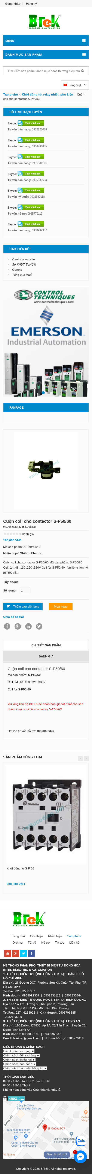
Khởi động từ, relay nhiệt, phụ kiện (47, 94)
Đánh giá (46, 656)
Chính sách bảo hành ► (19, 1064)
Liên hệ (74, 942)
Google (17, 269)
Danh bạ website (23, 259)
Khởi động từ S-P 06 (20, 868)
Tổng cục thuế (22, 274)
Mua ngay (60, 606)
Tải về (32, 942)
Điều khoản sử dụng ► (18, 1051)
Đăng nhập (12, 3)
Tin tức (59, 942)
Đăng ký (31, 3)
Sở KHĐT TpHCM (24, 264)
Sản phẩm (74, 936)
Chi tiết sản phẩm (46, 645)
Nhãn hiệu (55, 936)
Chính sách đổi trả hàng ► (21, 1055)
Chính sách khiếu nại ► (19, 1059)
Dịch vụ (18, 942)
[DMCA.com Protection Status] (14, 1098)
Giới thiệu (36, 936)
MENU (9, 40)
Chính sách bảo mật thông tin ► (25, 1068)
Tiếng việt (75, 85)
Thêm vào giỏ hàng (26, 606)
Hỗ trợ (45, 942)
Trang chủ (10, 94)
